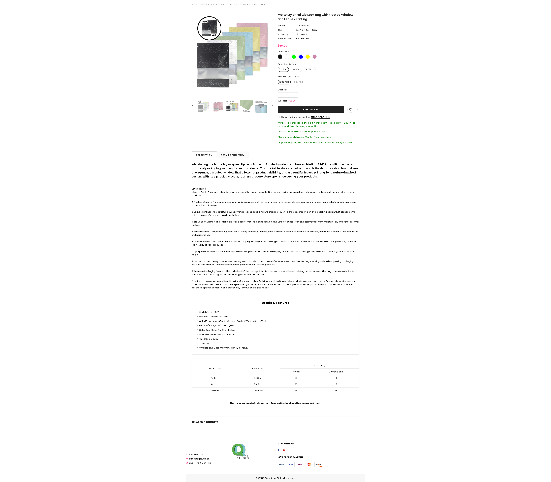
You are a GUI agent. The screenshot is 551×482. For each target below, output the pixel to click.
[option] (232, 55)
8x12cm (296, 69)
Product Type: (285, 38)
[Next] (271, 105)
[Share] (358, 109)
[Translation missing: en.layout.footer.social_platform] (278, 450)
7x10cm (283, 69)
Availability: (283, 34)
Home (194, 4)
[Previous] (194, 105)
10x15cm (309, 69)
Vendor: (281, 25)
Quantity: (282, 89)
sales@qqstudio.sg (199, 458)
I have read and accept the (305, 117)
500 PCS (298, 82)
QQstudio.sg (302, 25)
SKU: (280, 30)
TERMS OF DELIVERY (320, 117)
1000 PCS (284, 82)
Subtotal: (282, 100)
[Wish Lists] (350, 109)
